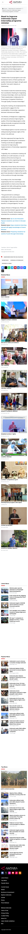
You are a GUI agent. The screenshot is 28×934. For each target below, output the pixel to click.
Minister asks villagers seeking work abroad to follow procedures (12, 341)
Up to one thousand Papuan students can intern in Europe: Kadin (13, 221)
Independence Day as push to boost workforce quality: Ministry (12, 547)
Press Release (5, 902)
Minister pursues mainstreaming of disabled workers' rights (11, 433)
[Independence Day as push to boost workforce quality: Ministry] (14, 538)
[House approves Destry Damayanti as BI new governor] (4, 854)
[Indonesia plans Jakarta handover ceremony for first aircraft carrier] (4, 678)
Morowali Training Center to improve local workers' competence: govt (14, 478)
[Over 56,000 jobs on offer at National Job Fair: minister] (14, 355)
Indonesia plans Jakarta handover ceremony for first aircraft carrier (17, 677)
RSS (2, 923)
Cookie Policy (5, 915)
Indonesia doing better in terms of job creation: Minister (12, 456)
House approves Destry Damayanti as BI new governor (16, 854)
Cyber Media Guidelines (8, 921)
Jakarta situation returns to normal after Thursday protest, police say (17, 817)
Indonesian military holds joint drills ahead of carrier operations (17, 715)
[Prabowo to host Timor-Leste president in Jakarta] (4, 825)
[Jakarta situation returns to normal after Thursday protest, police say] (4, 817)
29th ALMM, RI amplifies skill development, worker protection (14, 524)
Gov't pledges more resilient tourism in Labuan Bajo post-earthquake (17, 612)
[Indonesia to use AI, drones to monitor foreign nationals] (4, 663)
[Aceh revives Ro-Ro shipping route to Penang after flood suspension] (4, 597)
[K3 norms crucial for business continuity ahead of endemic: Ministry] (14, 401)
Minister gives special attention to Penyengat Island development (16, 589)
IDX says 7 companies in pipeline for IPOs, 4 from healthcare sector (16, 619)
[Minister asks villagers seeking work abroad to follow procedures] (14, 333)
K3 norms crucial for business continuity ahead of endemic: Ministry (13, 410)
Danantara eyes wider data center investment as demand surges (17, 846)
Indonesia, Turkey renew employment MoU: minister (12, 296)
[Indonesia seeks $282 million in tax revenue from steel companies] (4, 730)
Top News (4, 767)
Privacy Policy (5, 913)
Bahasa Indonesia (6, 908)
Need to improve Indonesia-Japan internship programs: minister (11, 10)
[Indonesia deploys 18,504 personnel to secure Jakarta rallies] (4, 670)
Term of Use (4, 910)
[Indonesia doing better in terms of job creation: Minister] (14, 447)
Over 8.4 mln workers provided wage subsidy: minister (12, 387)
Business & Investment (15, 8)
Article (3, 897)
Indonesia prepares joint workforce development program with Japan (12, 501)
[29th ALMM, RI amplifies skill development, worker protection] (14, 515)
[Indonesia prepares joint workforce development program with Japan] (14, 493)
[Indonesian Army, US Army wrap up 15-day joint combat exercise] (4, 685)
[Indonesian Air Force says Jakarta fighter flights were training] (4, 700)
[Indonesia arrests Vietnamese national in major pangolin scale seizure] (4, 693)
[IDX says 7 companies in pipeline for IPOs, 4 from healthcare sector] (4, 620)
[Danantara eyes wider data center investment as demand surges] (4, 847)
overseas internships (16, 260)
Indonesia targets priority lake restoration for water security (16, 831)
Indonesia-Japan (6, 263)
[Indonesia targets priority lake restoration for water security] (4, 832)
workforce (5, 260)
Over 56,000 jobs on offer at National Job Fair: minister (13, 364)
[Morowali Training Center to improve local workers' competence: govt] (14, 470)
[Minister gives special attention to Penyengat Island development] (4, 590)
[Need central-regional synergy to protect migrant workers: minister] (14, 310)
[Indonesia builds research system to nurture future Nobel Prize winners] (4, 723)
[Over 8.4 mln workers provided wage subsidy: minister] (14, 378)
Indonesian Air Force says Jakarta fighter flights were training (17, 700)
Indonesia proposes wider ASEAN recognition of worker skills (17, 839)
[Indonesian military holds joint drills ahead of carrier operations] (4, 715)
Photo (3, 900)
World (2, 889)
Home (5, 8)
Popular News (5, 656)
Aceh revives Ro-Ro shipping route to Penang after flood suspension (17, 597)
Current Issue (5, 887)
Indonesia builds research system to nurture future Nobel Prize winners (16, 722)
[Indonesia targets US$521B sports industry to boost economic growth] (4, 605)
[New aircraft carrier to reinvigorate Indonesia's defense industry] (4, 708)
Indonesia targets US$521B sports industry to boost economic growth (17, 604)
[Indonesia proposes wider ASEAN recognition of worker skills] (4, 839)
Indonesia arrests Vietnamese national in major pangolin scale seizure (17, 692)
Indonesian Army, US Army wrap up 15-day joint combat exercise (17, 685)
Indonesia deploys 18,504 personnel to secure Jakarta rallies (17, 670)
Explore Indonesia (6, 895)
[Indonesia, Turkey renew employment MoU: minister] (14, 287)
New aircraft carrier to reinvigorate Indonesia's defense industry (16, 707)
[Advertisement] (14, 567)
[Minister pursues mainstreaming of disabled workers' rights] (14, 424)
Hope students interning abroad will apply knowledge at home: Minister (13, 227)
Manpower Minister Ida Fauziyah (13, 257)
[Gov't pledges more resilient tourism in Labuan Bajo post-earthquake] (4, 612)
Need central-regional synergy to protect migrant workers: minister (13, 318)
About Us (3, 918)
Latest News (5, 583)
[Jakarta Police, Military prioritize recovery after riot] (4, 795)
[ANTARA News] (15, 2)
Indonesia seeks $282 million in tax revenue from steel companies (17, 730)
